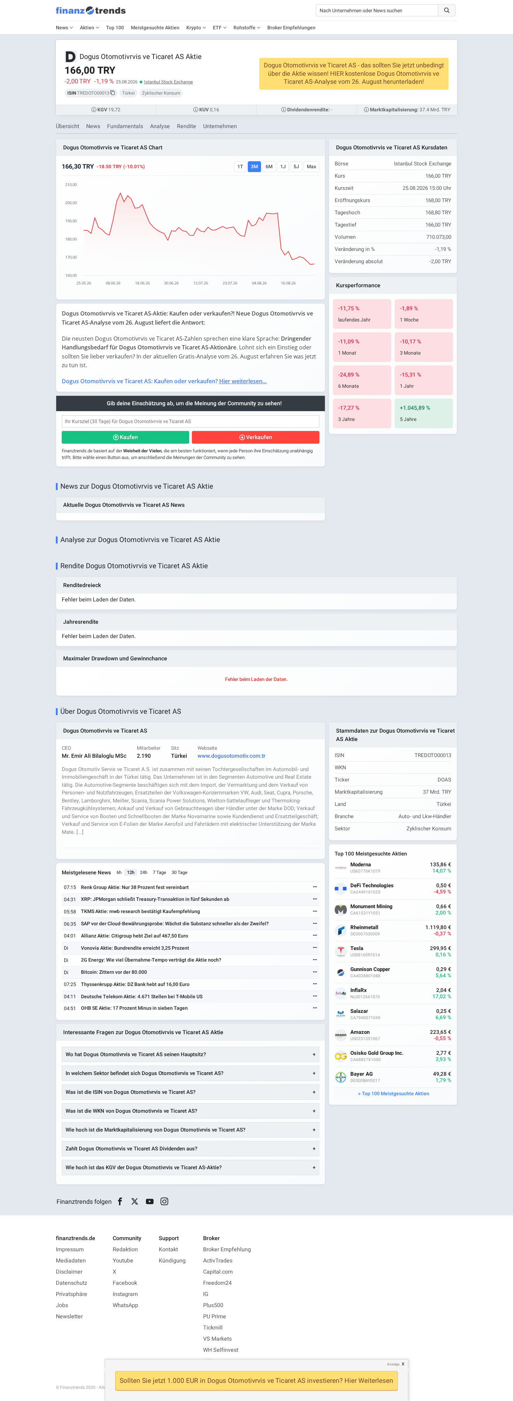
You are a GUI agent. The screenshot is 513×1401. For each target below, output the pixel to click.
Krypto (193, 27)
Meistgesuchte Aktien (155, 27)
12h (130, 872)
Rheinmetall (364, 927)
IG (205, 1294)
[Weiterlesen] (315, 887)
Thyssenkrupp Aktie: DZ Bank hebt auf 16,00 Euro (135, 984)
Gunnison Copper (370, 969)
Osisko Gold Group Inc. (376, 1053)
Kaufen (129, 437)
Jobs (62, 1305)
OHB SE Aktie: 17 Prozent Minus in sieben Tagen (134, 1008)
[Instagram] (164, 1201)
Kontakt (168, 1249)
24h (143, 872)
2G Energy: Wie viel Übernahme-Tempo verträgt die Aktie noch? (151, 960)
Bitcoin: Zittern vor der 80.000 (114, 972)
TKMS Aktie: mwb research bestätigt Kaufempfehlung (140, 911)
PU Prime (214, 1316)
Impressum (70, 1249)
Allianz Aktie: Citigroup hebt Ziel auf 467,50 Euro (134, 936)
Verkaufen (259, 437)
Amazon (360, 1032)
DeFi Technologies (372, 885)
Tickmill (213, 1328)
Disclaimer (69, 1272)
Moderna (360, 864)
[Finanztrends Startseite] (91, 14)
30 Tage (179, 872)
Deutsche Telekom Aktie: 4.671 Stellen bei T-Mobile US (141, 996)
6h (119, 872)
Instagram (125, 1294)
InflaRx (358, 990)
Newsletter (69, 1316)
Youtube (123, 1261)
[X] (135, 1201)
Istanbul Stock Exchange (168, 82)
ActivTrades (217, 1261)
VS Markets (217, 1339)
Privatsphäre (71, 1294)
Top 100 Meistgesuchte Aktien (395, 1093)
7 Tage (159, 872)
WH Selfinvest (220, 1350)
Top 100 (115, 27)
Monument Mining (371, 906)
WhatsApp (125, 1305)
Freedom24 (217, 1283)
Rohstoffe (244, 27)
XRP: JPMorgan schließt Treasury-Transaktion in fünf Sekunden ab (155, 899)
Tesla (356, 948)
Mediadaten (71, 1261)
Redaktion (125, 1249)
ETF (217, 27)
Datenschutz (71, 1283)
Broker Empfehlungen (291, 27)
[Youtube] (149, 1201)
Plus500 (213, 1305)
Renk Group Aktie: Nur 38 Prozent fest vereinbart (135, 887)
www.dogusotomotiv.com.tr (232, 756)
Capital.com (218, 1272)
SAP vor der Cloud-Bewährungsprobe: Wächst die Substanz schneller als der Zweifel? (175, 923)
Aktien (87, 27)
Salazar (359, 1011)
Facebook (125, 1283)
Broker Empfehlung (227, 1249)
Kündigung (172, 1261)
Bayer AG (361, 1074)
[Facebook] (120, 1201)
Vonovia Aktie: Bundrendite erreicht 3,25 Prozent (135, 948)
